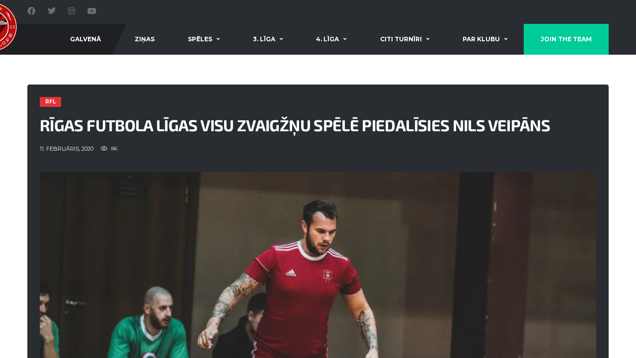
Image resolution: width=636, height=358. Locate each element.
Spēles (200, 39)
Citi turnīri (401, 39)
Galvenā (85, 39)
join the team (566, 39)
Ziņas (145, 39)
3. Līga (264, 39)
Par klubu (481, 39)
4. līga (327, 39)
